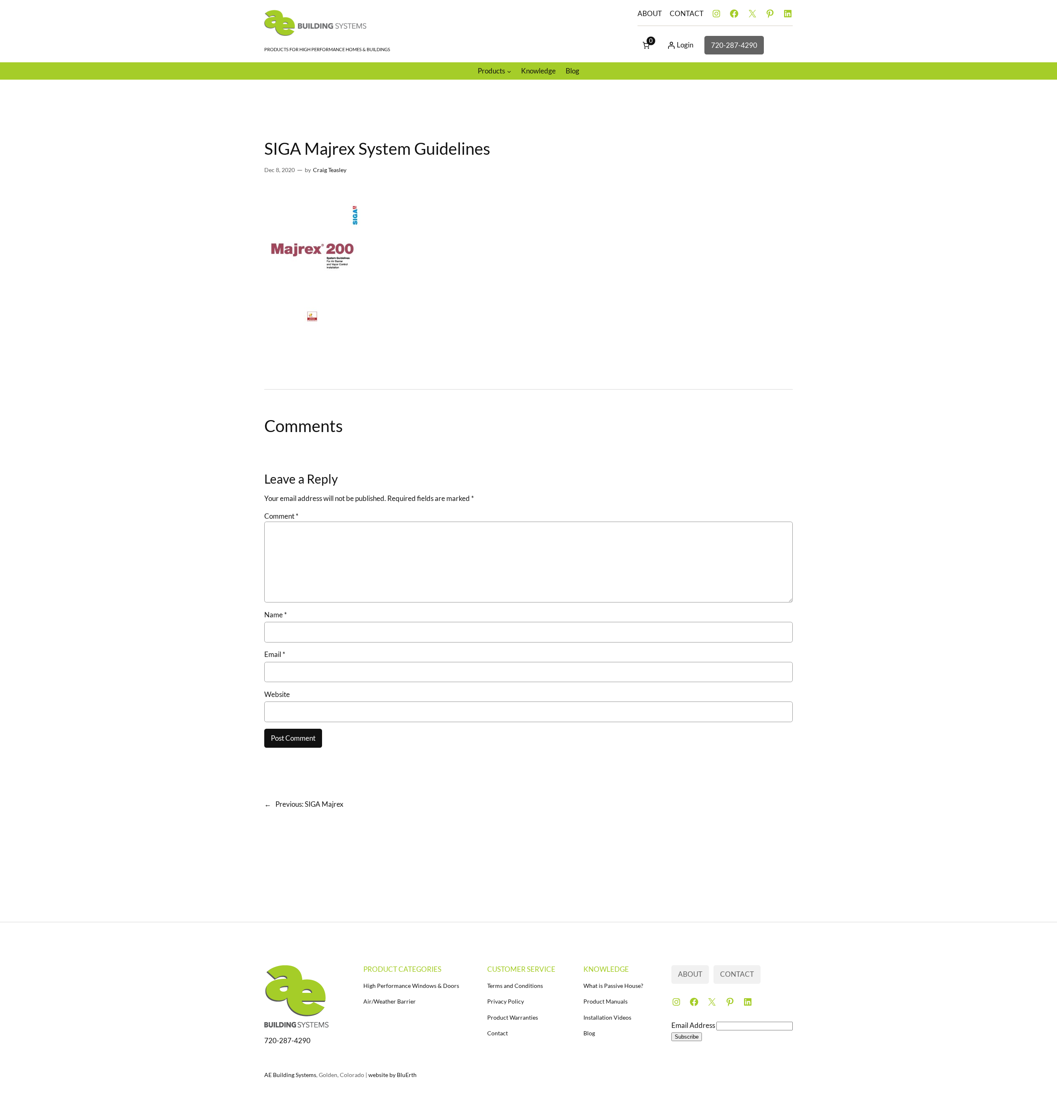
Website (277, 694)
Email (274, 654)
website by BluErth (392, 1074)
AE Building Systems (290, 1074)
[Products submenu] (509, 71)
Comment (281, 516)
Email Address (693, 1025)
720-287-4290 (734, 45)
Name (275, 614)
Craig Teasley (329, 169)
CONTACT (687, 13)
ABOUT (650, 13)
